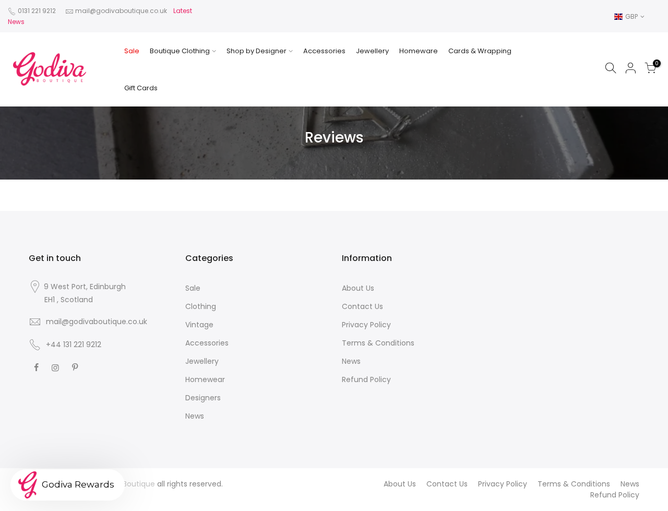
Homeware (418, 51)
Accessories (324, 51)
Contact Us (362, 306)
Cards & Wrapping (479, 51)
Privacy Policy (366, 324)
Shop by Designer (256, 51)
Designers (203, 398)
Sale (131, 51)
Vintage (199, 324)
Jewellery (372, 51)
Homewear (205, 379)
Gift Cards (141, 88)
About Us (358, 288)
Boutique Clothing (180, 51)
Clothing (200, 306)
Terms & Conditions (378, 343)
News (194, 416)
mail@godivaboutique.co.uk (121, 10)
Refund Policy (366, 379)
